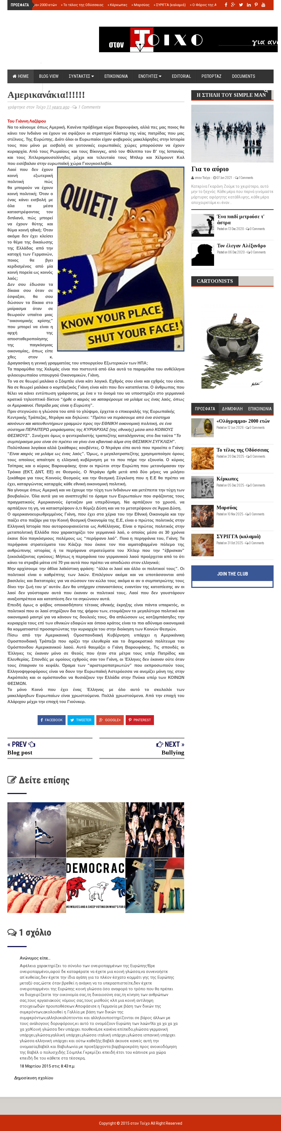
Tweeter (83, 720)
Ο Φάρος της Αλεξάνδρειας (214, 5)
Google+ (112, 720)
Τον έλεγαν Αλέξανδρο (241, 245)
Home (23, 76)
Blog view (48, 76)
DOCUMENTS (243, 76)
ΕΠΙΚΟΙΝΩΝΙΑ (116, 76)
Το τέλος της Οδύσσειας (82, 5)
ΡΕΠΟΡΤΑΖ (211, 76)
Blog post (19, 752)
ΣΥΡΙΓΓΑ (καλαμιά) (170, 5)
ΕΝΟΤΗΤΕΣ (148, 76)
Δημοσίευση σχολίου (33, 1077)
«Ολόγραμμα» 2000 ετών (35, 5)
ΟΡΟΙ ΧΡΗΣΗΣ (25, 90)
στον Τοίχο (140, 1123)
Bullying (173, 752)
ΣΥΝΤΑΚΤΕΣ (80, 76)
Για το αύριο (210, 169)
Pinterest (142, 720)
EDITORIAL (181, 76)
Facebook (53, 720)
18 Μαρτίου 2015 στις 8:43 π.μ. (47, 1066)
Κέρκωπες (117, 5)
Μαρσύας (140, 5)
